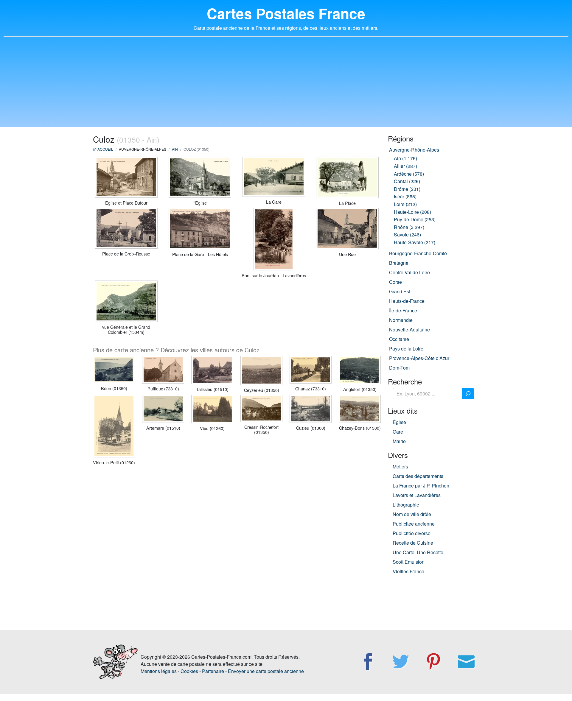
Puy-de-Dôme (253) (415, 219)
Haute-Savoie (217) (414, 242)
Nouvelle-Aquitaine (409, 329)
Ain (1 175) (405, 158)
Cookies (189, 671)
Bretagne (398, 262)
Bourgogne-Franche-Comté (418, 253)
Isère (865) (405, 196)
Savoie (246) (407, 234)
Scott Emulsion (409, 561)
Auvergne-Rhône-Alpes (414, 149)
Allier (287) (405, 166)
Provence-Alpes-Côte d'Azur (419, 358)
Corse (395, 281)
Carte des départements (418, 476)
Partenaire (213, 671)
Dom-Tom (399, 367)
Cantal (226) (407, 181)
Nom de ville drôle (412, 514)
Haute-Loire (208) (412, 211)
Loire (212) (405, 204)
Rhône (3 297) (409, 227)
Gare (398, 431)
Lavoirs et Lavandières (417, 495)
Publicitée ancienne (414, 523)
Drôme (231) (407, 189)
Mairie (399, 441)
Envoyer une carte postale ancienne (266, 671)
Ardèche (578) (409, 173)
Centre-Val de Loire (409, 272)
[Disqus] (237, 546)
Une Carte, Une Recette (418, 552)
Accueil (105, 149)
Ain (175, 149)
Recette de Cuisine (413, 542)
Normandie (401, 320)
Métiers (400, 466)
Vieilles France (408, 571)
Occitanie (399, 339)
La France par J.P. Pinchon (421, 485)
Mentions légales (159, 671)
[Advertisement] (286, 85)
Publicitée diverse (411, 533)
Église (399, 422)
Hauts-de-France (407, 300)
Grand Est (399, 291)
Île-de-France (403, 310)
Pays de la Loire (406, 348)
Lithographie (406, 504)
